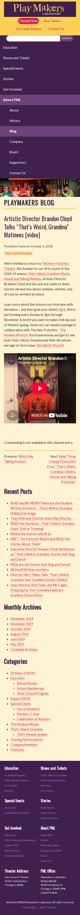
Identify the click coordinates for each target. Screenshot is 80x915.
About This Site (47, 907)
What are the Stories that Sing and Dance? (40, 564)
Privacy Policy (29, 907)
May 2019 (17, 644)
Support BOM (20, 699)
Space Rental (12, 850)
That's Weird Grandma (18, 253)
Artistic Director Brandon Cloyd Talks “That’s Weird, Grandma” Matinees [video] (38, 226)
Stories (8, 79)
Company (16, 141)
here (62, 309)
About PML (12, 100)
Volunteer (10, 835)
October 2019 (20, 629)
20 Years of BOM (22, 673)
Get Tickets (47, 790)
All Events (10, 807)
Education (10, 47)
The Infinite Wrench (49, 345)
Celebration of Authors (33, 719)
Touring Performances (26, 739)
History (15, 121)
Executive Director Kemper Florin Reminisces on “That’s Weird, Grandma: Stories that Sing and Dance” (42, 554)
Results (9, 790)
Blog (13, 131)
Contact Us (56, 29)
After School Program (33, 693)
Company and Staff (51, 850)
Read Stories (48, 807)
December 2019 (21, 619)
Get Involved (12, 89)
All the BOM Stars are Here (29, 570)
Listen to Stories (49, 818)
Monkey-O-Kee (28, 714)
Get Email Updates (29, 29)
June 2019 (17, 639)
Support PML (12, 845)
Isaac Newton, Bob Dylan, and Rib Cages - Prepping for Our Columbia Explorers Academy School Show (39, 590)
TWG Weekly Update (32, 734)
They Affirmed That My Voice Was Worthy (40, 518)
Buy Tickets (52, 21)
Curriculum (11, 785)
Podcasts (17, 750)
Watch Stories (48, 812)
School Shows (27, 683)
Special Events (13, 68)
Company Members (24, 745)
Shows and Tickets (16, 58)
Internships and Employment (21, 840)
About (14, 110)
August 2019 (19, 634)
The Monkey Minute (24, 724)
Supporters (18, 162)
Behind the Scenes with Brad (30, 534)
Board (14, 152)
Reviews (45, 785)
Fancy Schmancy (28, 709)
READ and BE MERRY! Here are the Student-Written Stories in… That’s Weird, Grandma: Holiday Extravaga (42, 508)
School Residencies (30, 688)
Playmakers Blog (50, 845)
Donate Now (28, 21)
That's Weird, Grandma (54, 775)
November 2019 (21, 624)
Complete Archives (24, 649)
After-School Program (16, 780)
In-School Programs (15, 775)
